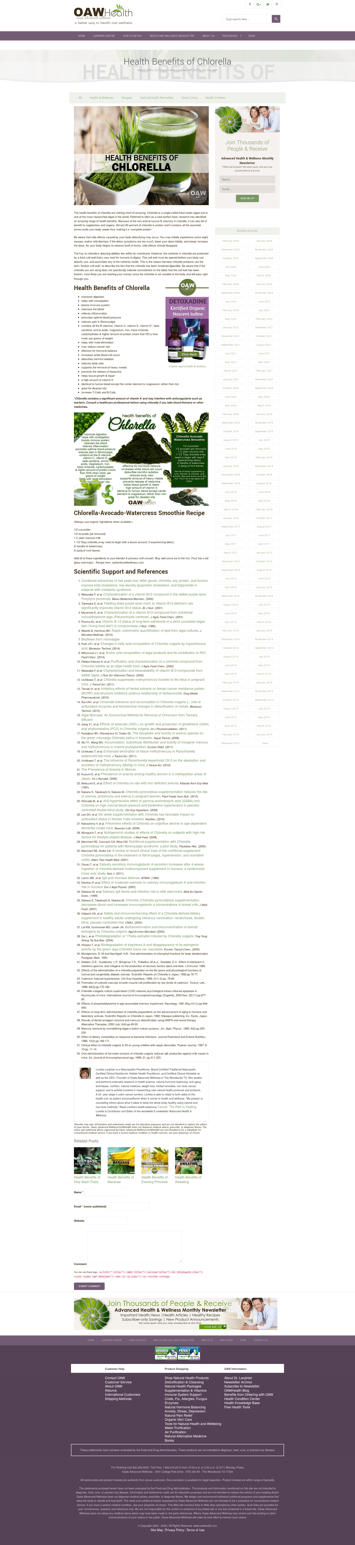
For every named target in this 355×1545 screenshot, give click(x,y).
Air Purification (175, 1432)
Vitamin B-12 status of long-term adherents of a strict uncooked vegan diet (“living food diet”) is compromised (143, 623)
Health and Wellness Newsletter (172, 36)
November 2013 (264, 691)
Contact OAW (115, 1378)
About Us (208, 36)
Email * (90, 1206)
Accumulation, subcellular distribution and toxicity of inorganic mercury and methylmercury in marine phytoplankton (144, 744)
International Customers (122, 1394)
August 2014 (230, 656)
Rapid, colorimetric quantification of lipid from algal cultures (155, 630)
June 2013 (231, 717)
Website (79, 1221)
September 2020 (264, 388)
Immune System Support (183, 1394)
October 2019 (231, 431)
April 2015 (230, 622)
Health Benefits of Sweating (188, 1179)
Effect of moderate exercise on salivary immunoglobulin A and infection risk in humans (143, 884)
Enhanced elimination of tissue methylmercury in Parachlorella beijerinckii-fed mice (138, 753)
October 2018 (264, 474)
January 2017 (264, 552)
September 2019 (264, 431)
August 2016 (264, 570)
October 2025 (231, 258)
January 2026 (264, 241)
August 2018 (264, 483)
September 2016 (231, 570)
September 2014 (264, 648)
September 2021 (230, 345)
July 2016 (230, 578)
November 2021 (231, 336)
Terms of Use (195, 1530)
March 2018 (231, 509)
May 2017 (230, 544)
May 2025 (230, 275)
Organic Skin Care (178, 1419)
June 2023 (264, 301)
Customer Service (118, 1382)
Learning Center (104, 36)
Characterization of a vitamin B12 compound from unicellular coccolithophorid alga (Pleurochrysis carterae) (137, 614)
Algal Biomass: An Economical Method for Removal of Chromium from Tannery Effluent (139, 717)
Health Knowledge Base (242, 1403)
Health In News (216, 98)
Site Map (157, 1530)
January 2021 (231, 379)
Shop (251, 36)
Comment (80, 1264)
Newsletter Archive (238, 1382)
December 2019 (231, 422)
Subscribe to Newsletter (241, 1386)
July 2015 (264, 604)
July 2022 (264, 310)
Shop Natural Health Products (187, 1378)
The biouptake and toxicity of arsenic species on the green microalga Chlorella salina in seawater (142, 735)
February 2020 (230, 414)
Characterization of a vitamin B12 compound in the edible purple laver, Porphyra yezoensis (144, 596)
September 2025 (264, 258)
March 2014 (264, 674)
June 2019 (231, 449)
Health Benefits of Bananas (121, 1179)
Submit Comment (89, 1286)
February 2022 (264, 319)
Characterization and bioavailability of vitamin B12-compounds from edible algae (142, 672)
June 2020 (231, 397)
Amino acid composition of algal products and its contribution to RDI (155, 652)
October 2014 (231, 648)
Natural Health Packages (183, 1386)
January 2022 (231, 327)
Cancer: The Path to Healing (177, 1106)
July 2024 (230, 301)
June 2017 (264, 535)
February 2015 (230, 630)
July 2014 (264, 656)
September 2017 (231, 526)
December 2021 (264, 327)
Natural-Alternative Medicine (186, 1436)
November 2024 (264, 293)
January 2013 (264, 734)
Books (169, 1440)
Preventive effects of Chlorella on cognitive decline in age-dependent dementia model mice (144, 825)
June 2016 (264, 578)
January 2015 (264, 630)
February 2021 (264, 370)
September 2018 (230, 483)
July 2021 (230, 353)
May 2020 (264, 397)
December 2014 (231, 639)
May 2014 (264, 665)
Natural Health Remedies (156, 98)
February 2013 (230, 734)
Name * (78, 1192)
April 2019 (230, 457)
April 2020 (230, 405)
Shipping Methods (118, 1398)
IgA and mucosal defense (121, 877)
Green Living (189, 98)
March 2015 (264, 622)
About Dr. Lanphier (238, 1378)
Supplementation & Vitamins (186, 1390)
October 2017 (264, 518)
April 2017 (264, 544)
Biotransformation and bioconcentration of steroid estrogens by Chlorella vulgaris (139, 929)
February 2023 (230, 310)
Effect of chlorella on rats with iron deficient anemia (140, 782)
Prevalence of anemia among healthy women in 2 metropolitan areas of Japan (143, 776)
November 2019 (264, 422)
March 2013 (264, 726)
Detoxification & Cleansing (184, 1382)
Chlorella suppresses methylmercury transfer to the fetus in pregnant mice (142, 681)
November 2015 (264, 596)
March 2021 (231, 370)
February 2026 (230, 241)
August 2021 (264, 345)
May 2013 (264, 717)
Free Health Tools (237, 1407)
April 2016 (230, 587)
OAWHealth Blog (236, 1390)
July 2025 (230, 267)
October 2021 (264, 336)
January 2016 (264, 587)
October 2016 (264, 561)
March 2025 (264, 275)
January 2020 (264, 414)
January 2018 (231, 518)
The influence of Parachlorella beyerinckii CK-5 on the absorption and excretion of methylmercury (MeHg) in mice (143, 762)
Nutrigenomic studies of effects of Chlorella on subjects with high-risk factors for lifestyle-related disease (143, 834)
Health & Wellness (102, 98)
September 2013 (264, 700)
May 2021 (230, 362)
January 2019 (231, 466)
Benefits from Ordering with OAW (248, 1394)
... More (264, 743)
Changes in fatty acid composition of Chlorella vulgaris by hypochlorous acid (143, 645)
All (80, 98)
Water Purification (178, 1428)
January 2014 (264, 682)
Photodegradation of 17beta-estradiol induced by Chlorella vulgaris (144, 935)
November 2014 (264, 639)
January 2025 (264, 284)
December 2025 (231, 249)
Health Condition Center (242, 1398)
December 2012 (231, 743)
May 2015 (264, 613)
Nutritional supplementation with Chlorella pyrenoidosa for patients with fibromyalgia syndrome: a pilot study (135, 843)
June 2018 (264, 492)
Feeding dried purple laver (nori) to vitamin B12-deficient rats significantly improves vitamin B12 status (137, 605)
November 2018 (231, 474)
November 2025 (264, 249)
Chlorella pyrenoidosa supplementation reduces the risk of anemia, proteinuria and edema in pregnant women (144, 794)
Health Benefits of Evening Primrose (154, 1179)
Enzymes (171, 1403)
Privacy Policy (174, 1530)
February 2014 (230, 682)
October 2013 (231, 700)
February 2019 (264, 457)
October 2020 (231, 388)
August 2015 (230, 604)
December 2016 (231, 561)
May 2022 (230, 319)
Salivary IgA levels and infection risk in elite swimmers (142, 891)
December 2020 (264, 379)
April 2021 (264, 362)
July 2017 (230, 535)
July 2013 (264, 708)
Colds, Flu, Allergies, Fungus (186, 1398)
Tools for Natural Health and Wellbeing (193, 1423)
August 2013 (230, 708)
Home (81, 36)
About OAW (113, 1386)
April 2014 (230, 674)
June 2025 (264, 267)
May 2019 (264, 449)
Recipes (127, 98)
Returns (111, 1390)
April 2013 (230, 726)
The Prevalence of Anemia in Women (108, 769)
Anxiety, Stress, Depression (185, 1411)
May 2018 (230, 500)
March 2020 (264, 405)
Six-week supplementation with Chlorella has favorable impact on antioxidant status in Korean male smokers (137, 816)
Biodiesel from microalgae (100, 639)
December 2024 (231, 293)
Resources (230, 36)
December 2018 (264, 466)
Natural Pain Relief (178, 1415)
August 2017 (264, 526)
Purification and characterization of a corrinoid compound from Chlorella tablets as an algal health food (141, 663)
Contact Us (85, 45)
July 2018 (230, 492)
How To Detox (132, 36)
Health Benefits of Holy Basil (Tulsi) (87, 1179)
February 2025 (230, 284)
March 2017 (231, 552)
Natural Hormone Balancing (185, 1407)
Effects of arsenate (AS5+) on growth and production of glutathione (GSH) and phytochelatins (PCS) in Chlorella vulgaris (145, 726)
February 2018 (264, 509)
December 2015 (231, 596)
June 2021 (264, 353)
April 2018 (264, 500)
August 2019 (230, 440)
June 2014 (231, 665)
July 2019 (264, 440)
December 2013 (231, 691)
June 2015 (231, 613)
